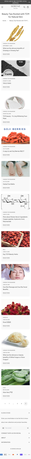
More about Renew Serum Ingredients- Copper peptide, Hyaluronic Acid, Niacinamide (15, 219)
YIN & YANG (7, 83)
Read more (6, 54)
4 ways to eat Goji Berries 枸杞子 (13, 151)
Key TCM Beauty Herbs (10, 254)
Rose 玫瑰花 (7, 322)
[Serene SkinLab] (15, 7)
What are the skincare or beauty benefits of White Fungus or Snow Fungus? (14, 357)
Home (4, 20)
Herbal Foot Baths (9, 184)
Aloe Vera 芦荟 (8, 392)
